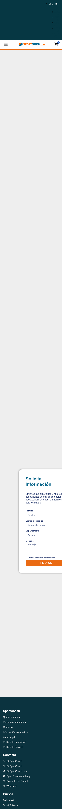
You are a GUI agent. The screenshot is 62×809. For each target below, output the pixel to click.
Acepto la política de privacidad (42, 557)
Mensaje (30, 541)
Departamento (32, 531)
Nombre (29, 511)
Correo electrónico (34, 521)
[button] (6, 45)
